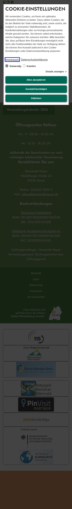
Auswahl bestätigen (36, 89)
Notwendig (15, 66)
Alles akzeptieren (36, 80)
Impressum (12, 59)
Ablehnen (36, 98)
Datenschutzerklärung (34, 59)
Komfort (31, 66)
